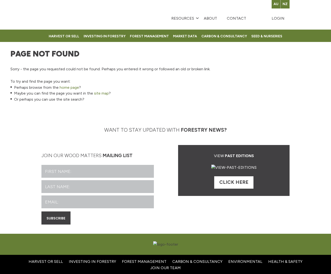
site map (101, 93)
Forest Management (149, 36)
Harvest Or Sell (64, 36)
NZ (285, 4)
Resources (182, 18)
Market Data (185, 36)
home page (69, 87)
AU (276, 4)
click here (233, 182)
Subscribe (56, 218)
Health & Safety (285, 261)
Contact (236, 18)
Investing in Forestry (105, 36)
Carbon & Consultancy (224, 36)
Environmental (245, 261)
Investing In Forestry (92, 261)
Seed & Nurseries (266, 36)
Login (278, 18)
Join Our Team (165, 268)
